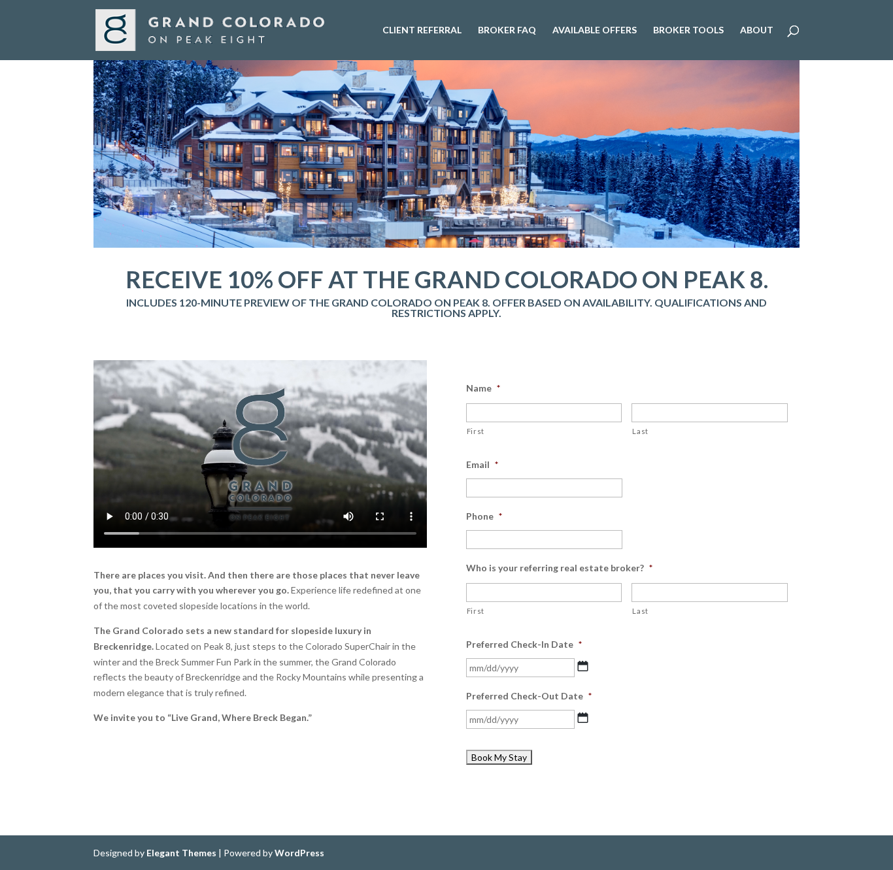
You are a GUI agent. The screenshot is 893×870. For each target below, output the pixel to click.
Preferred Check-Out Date (529, 695)
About (756, 30)
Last (640, 431)
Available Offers (594, 30)
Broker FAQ (507, 30)
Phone (484, 516)
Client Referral (422, 30)
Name (483, 387)
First (475, 431)
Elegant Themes (181, 852)
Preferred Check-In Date (524, 644)
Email (482, 464)
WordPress (299, 852)
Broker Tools (688, 30)
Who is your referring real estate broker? (559, 567)
